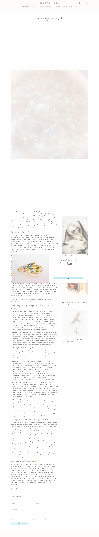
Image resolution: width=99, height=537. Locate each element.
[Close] (84, 256)
